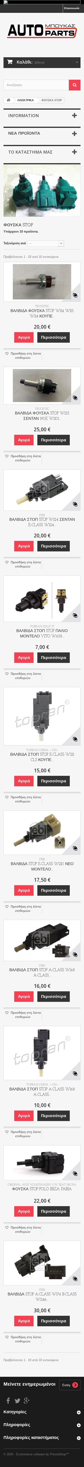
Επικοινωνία (71, 8)
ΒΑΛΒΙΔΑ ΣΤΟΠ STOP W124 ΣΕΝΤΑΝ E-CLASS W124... (42, 522)
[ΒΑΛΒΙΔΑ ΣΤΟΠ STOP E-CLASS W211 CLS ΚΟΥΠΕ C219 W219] (42, 716)
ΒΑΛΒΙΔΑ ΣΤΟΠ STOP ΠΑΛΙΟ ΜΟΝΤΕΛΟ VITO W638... (42, 633)
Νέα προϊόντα (24, 134)
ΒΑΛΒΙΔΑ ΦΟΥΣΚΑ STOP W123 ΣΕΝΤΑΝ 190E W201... (42, 416)
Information (23, 115)
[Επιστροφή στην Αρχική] (8, 100)
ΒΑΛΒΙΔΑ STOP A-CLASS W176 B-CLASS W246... (42, 1297)
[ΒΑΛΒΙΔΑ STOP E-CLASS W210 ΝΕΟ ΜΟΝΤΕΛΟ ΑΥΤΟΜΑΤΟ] (42, 832)
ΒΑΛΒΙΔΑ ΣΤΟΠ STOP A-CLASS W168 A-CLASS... (42, 973)
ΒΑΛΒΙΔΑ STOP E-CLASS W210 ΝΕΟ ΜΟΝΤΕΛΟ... (42, 866)
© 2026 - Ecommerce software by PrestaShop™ (36, 1454)
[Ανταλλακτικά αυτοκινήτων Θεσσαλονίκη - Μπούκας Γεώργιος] (42, 31)
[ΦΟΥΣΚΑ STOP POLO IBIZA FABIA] (42, 1162)
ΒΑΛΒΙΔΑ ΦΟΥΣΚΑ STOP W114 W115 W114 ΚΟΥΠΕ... (42, 313)
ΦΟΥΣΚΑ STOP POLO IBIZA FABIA (42, 1189)
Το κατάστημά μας (30, 152)
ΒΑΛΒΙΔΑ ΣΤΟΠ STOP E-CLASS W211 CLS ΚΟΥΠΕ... (42, 757)
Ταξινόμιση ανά (15, 243)
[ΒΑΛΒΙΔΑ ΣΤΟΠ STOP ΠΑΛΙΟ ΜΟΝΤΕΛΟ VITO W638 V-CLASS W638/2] (42, 599)
